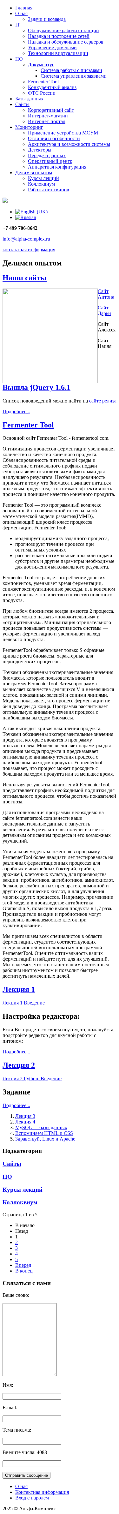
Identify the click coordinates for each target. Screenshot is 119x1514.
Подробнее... (16, 411)
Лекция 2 (19, 1065)
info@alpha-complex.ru (26, 238)
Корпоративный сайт (51, 110)
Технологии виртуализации (58, 53)
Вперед (23, 1265)
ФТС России (42, 93)
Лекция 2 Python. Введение (32, 1078)
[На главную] (5, 201)
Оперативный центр (50, 161)
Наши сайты (25, 278)
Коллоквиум (41, 184)
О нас (21, 13)
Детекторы (39, 149)
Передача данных (47, 155)
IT (17, 24)
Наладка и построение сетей (58, 36)
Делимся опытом (33, 172)
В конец (24, 1270)
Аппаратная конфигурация (57, 167)
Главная (23, 7)
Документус (41, 64)
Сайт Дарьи (104, 310)
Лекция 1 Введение (24, 1002)
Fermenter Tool (43, 81)
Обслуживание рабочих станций (63, 30)
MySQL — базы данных (41, 1127)
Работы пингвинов (48, 189)
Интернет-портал (46, 121)
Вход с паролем (32, 1497)
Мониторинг (29, 127)
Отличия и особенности (54, 138)
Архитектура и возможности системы (69, 144)
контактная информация (29, 249)
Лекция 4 (25, 1121)
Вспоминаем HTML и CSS (44, 1133)
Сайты (22, 104)
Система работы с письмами (71, 70)
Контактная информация (42, 1492)
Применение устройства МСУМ (63, 132)
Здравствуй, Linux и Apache (45, 1138)
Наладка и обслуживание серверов (65, 42)
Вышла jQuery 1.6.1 (36, 387)
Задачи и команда (47, 19)
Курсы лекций (43, 178)
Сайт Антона (106, 294)
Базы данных (29, 98)
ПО (19, 59)
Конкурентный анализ (52, 87)
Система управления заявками (74, 76)
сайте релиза (102, 400)
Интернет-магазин (48, 115)
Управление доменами (52, 47)
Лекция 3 (25, 1116)
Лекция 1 (19, 989)
